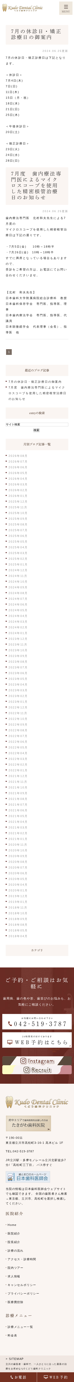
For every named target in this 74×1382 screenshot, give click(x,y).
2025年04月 (18, 547)
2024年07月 (18, 598)
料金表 (12, 1335)
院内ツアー (16, 1267)
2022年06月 (18, 741)
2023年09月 (18, 656)
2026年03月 (18, 484)
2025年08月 (18, 524)
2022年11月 (18, 713)
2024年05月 (18, 610)
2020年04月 (18, 884)
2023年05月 (18, 678)
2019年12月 (18, 896)
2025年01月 (18, 564)
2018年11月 (18, 907)
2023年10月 (18, 650)
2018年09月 (18, 919)
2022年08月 (18, 730)
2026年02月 (18, 490)
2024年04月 (18, 616)
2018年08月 (18, 924)
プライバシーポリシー (23, 1293)
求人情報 (14, 1276)
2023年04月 (18, 684)
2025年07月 (18, 530)
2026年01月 (18, 495)
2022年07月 (18, 736)
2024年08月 (18, 593)
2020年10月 (18, 850)
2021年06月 (18, 810)
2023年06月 (18, 673)
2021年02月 (18, 833)
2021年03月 (18, 827)
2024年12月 (18, 570)
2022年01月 (18, 770)
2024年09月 (18, 587)
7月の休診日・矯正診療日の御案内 (35, 381)
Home (12, 1224)
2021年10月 (18, 787)
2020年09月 (18, 856)
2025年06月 (18, 535)
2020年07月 (18, 867)
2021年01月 (18, 839)
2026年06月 (18, 467)
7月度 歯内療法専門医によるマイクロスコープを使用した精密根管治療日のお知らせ (36, 185)
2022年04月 (18, 753)
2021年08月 (18, 798)
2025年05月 (18, 541)
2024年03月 (18, 621)
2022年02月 (18, 764)
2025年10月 (18, 513)
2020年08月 (18, 861)
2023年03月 (18, 690)
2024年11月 (18, 576)
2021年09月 (18, 793)
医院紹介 (14, 1233)
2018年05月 (18, 930)
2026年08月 (18, 455)
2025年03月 (18, 553)
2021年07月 (18, 804)
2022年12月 (18, 707)
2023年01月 (18, 701)
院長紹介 (14, 1242)
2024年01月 (18, 633)
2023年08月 (18, 661)
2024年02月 (18, 627)
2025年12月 (18, 501)
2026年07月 (18, 461)
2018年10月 (18, 913)
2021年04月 (18, 821)
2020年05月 (18, 879)
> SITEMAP (15, 1358)
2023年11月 (18, 644)
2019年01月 (18, 901)
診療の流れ (16, 1250)
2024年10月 (18, 581)
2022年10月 (18, 718)
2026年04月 (18, 478)
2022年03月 (18, 758)
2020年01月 (18, 890)
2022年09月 (18, 724)
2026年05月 (18, 473)
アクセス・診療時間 (22, 1259)
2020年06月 (18, 873)
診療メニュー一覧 (20, 1326)
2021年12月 (18, 776)
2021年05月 (18, 816)
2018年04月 (18, 936)
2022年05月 (18, 747)
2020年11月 (18, 844)
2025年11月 (18, 507)
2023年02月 (18, 696)
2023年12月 (18, 638)
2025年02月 (18, 558)
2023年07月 (18, 667)
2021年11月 (18, 781)
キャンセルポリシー (22, 1285)
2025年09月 (18, 518)
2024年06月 (18, 604)
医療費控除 (16, 1302)
